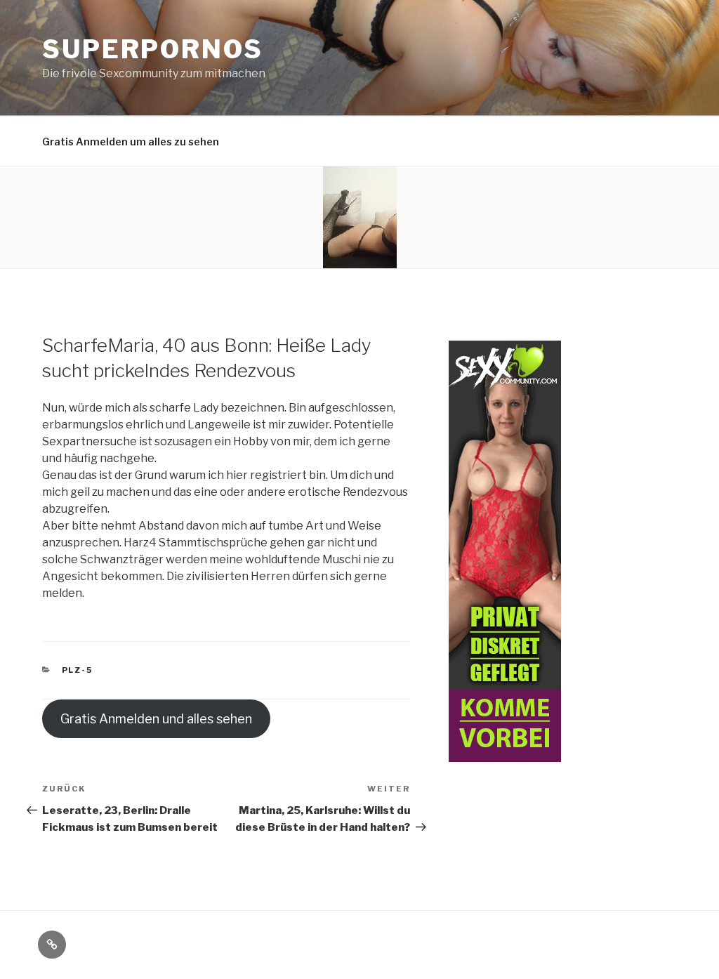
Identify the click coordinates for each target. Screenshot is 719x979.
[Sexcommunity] (505, 754)
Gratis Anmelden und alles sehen (156, 718)
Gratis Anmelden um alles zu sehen (130, 141)
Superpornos (152, 49)
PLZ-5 (77, 670)
